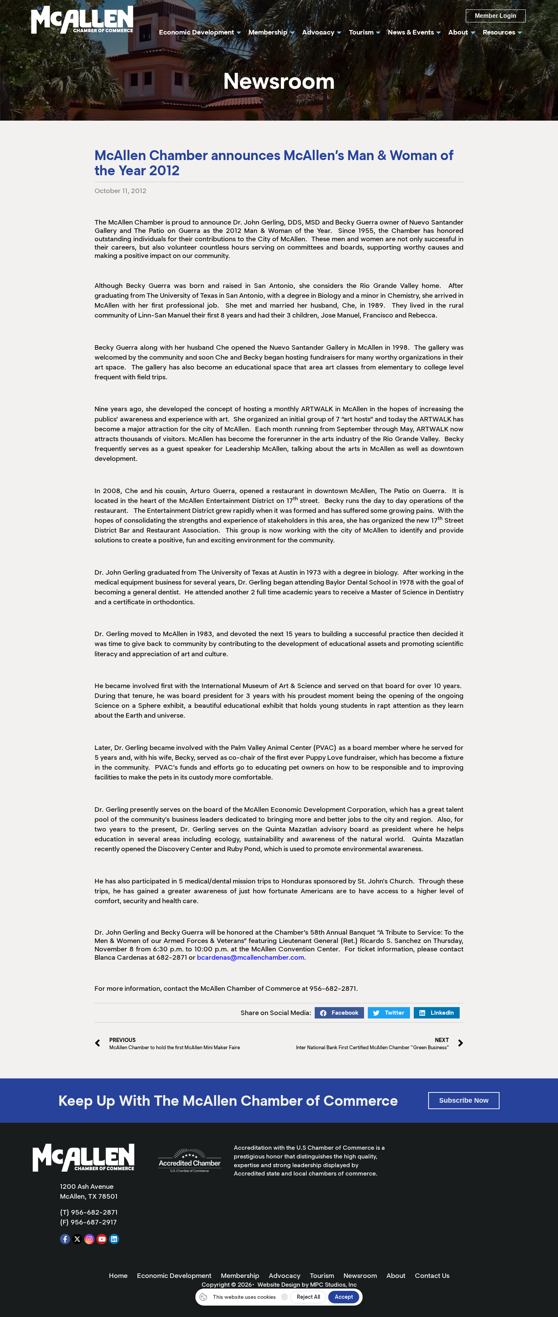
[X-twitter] (77, 1239)
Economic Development (174, 1275)
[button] (339, 1012)
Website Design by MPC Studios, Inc (307, 1284)
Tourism (322, 1275)
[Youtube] (101, 1239)
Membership (240, 1275)
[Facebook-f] (65, 1239)
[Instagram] (89, 1239)
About (395, 1275)
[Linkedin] (114, 1239)
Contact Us (432, 1275)
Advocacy (284, 1275)
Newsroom (360, 1275)
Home (118, 1275)
